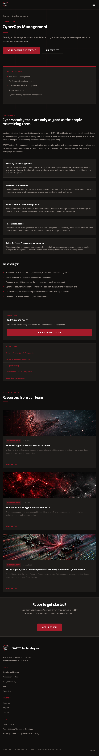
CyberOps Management (15, 378)
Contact (6, 712)
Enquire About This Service (21, 50)
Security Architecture (11, 672)
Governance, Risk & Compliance (19, 372)
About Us (6, 703)
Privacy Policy (8, 724)
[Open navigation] (94, 4)
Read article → (13, 464)
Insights (6, 708)
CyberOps (7, 691)
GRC (5, 686)
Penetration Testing (10, 677)
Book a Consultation (49, 332)
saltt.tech (92, 750)
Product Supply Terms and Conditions (18, 729)
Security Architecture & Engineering (20, 353)
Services (6, 16)
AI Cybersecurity (12, 365)
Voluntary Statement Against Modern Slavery (21, 734)
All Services (52, 50)
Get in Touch (49, 627)
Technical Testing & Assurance (18, 359)
